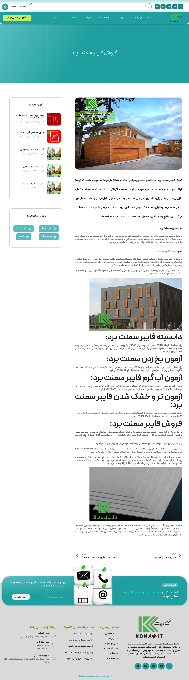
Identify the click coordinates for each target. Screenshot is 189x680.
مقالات (89, 18)
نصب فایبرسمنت (167, 251)
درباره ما (138, 18)
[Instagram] (174, 6)
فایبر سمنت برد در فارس (33, 167)
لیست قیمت (125, 217)
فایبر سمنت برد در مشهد (33, 184)
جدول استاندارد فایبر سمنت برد (30, 132)
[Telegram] (168, 6)
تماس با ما (53, 18)
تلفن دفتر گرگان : (42, 642)
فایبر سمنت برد (91, 208)
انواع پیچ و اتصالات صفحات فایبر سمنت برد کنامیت (30, 116)
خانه (150, 18)
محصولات (124, 18)
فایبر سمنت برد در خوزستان (32, 149)
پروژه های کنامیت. (106, 18)
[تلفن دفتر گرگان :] (53, 645)
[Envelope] (157, 6)
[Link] (163, 6)
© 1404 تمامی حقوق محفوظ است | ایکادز (94, 676)
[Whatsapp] (180, 6)
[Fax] (145, 666)
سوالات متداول (70, 18)
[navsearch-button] (147, 6)
